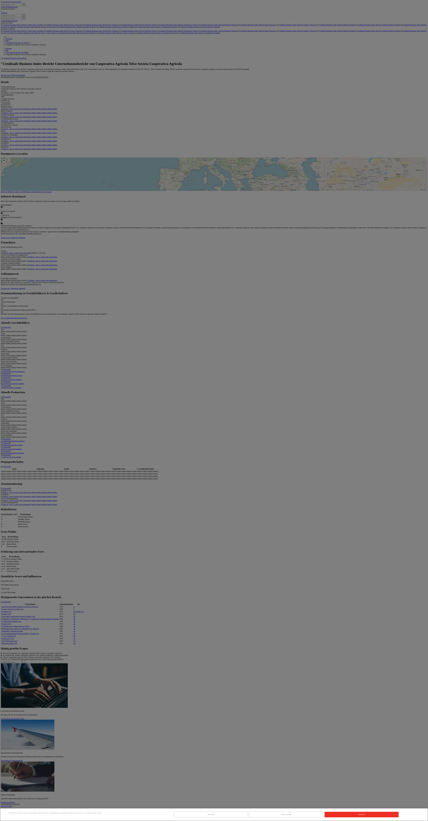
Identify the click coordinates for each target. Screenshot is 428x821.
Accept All (361, 814)
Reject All (211, 814)
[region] (214, 814)
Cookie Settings (286, 814)
